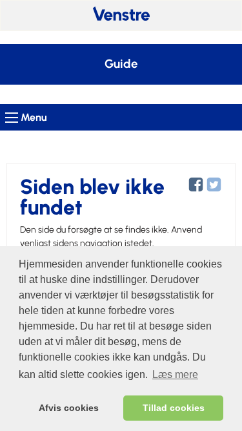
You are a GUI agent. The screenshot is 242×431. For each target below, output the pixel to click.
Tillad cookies (174, 408)
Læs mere (175, 374)
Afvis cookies (69, 408)
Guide (121, 64)
